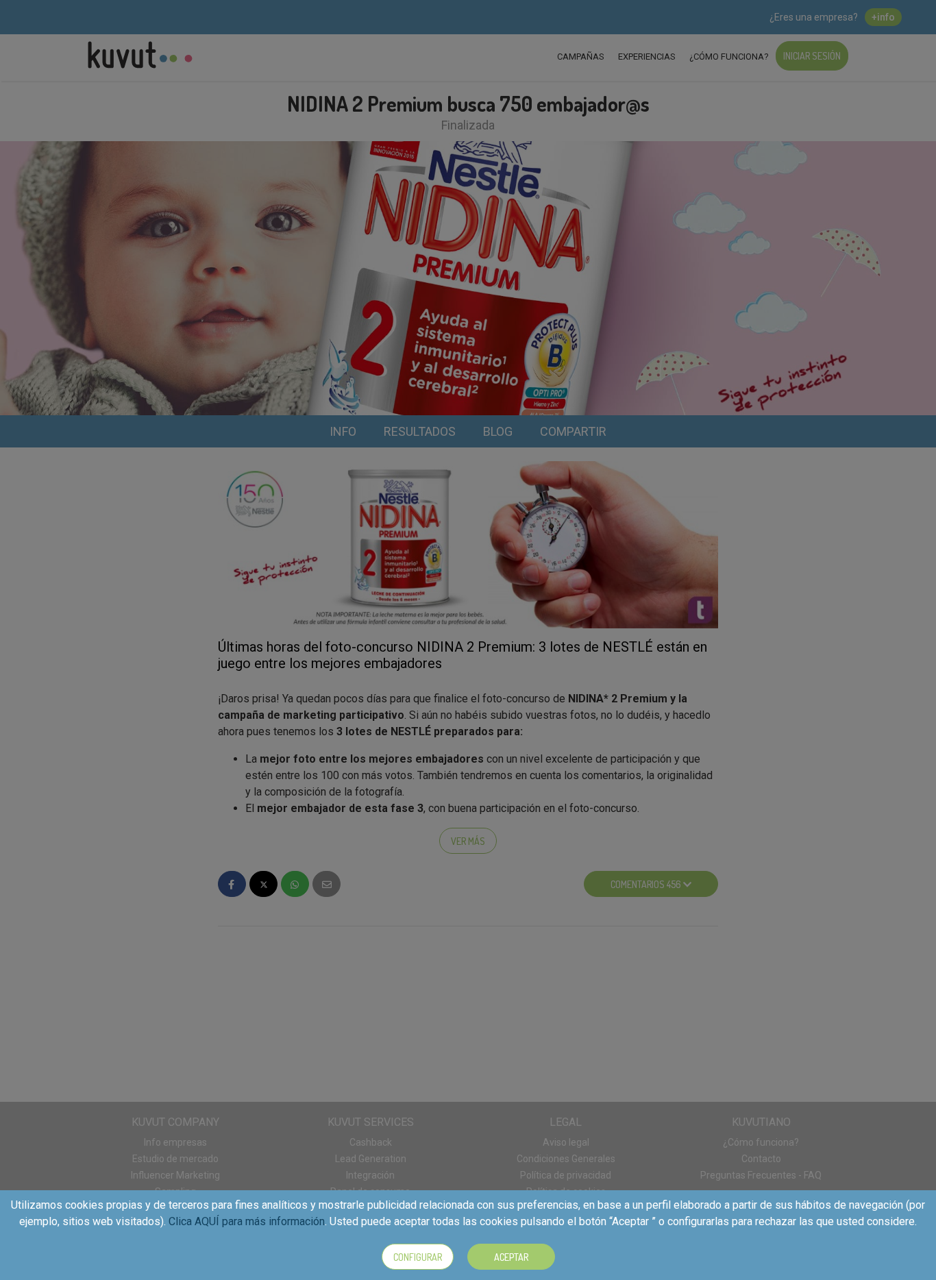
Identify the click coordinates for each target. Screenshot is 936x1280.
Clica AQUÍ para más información (247, 1221)
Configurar (417, 1257)
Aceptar (511, 1257)
